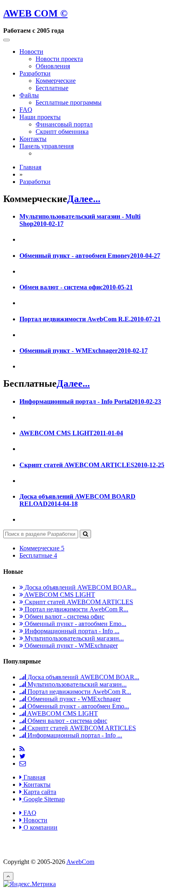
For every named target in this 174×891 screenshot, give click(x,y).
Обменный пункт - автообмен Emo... (74, 623)
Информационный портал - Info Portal (90, 401)
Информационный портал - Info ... (71, 631)
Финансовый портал (64, 124)
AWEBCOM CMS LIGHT (71, 433)
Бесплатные (52, 87)
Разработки (35, 73)
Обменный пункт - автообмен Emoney (89, 255)
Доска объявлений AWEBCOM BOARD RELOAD (77, 500)
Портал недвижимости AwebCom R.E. (90, 319)
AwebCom (80, 861)
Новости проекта (59, 58)
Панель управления (46, 146)
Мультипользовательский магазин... (73, 638)
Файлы (29, 95)
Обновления (53, 66)
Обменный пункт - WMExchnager (83, 350)
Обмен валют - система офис (76, 287)
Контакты (33, 138)
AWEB (35, 13)
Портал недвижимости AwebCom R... (75, 609)
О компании (39, 827)
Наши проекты (40, 117)
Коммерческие (56, 80)
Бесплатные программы (69, 102)
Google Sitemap (43, 799)
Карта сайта (39, 791)
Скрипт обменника (62, 131)
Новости (31, 51)
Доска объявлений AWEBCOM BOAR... (79, 587)
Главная (30, 167)
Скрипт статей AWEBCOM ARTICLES (91, 464)
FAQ (25, 109)
